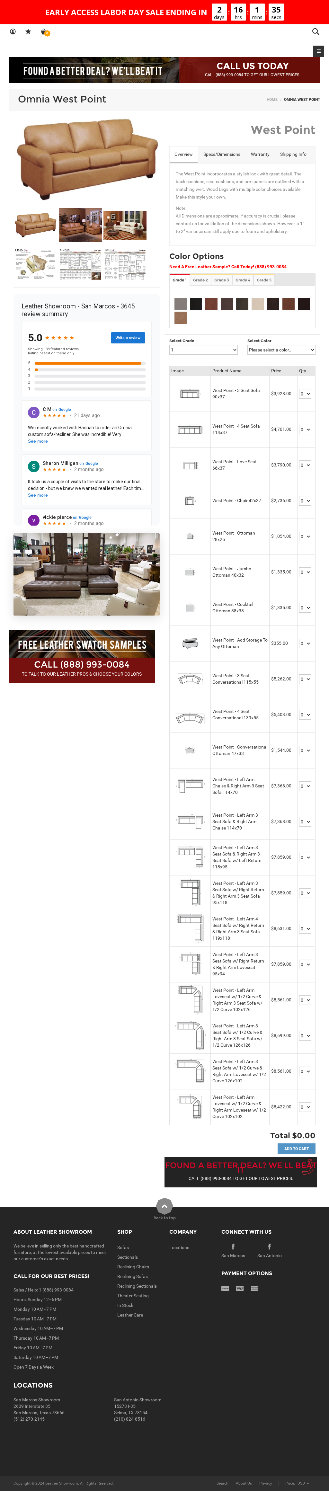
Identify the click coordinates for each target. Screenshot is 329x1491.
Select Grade (181, 340)
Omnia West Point (62, 99)
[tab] (184, 154)
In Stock (125, 1305)
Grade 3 (221, 280)
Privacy (265, 1483)
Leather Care (130, 1315)
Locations (179, 1247)
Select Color (259, 340)
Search (222, 1483)
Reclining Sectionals (137, 1286)
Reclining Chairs (133, 1266)
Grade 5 (264, 280)
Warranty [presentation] (260, 154)
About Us (244, 1483)
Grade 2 (200, 280)
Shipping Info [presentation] (293, 154)
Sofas (123, 1247)
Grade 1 (180, 280)
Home (272, 99)
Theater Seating (133, 1295)
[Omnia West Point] (86, 159)
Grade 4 (243, 280)
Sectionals (127, 1257)
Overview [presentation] (183, 154)
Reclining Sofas (132, 1276)
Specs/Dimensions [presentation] (221, 154)
